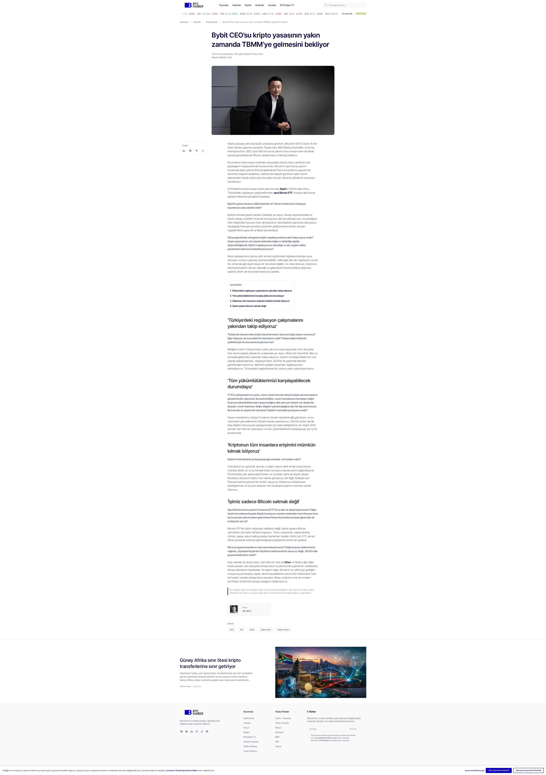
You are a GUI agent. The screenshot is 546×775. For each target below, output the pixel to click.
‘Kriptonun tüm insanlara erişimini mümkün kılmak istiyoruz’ (260, 300)
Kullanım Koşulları (250, 741)
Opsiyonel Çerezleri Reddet (528, 770)
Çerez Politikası (250, 751)
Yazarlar (272, 5)
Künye (246, 727)
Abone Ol (353, 729)
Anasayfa (184, 22)
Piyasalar (223, 5)
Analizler (259, 5)
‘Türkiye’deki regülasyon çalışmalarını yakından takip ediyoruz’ (262, 290)
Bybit (283, 189)
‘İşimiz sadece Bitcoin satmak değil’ (249, 306)
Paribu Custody (282, 723)
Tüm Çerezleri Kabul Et (498, 770)
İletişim (246, 732)
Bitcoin (278, 727)
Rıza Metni (324, 740)
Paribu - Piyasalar (283, 718)
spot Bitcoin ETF (283, 192)
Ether (288, 562)
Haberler (236, 5)
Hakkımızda (248, 718)
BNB (277, 737)
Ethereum (279, 732)
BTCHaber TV (287, 5)
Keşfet (248, 5)
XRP (277, 741)
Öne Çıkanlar (212, 22)
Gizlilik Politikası (250, 746)
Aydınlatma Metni (324, 738)
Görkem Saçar (185, 686)
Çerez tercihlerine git (474, 770)
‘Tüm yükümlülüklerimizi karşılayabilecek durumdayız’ (258, 295)
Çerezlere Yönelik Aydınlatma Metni (181, 770)
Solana (278, 746)
